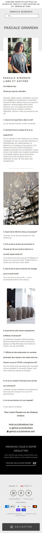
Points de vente (28, 499)
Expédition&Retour (15, 499)
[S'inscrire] (34, 463)
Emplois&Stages (21, 502)
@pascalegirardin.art (22, 431)
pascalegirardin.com (21, 424)
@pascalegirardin (22, 428)
